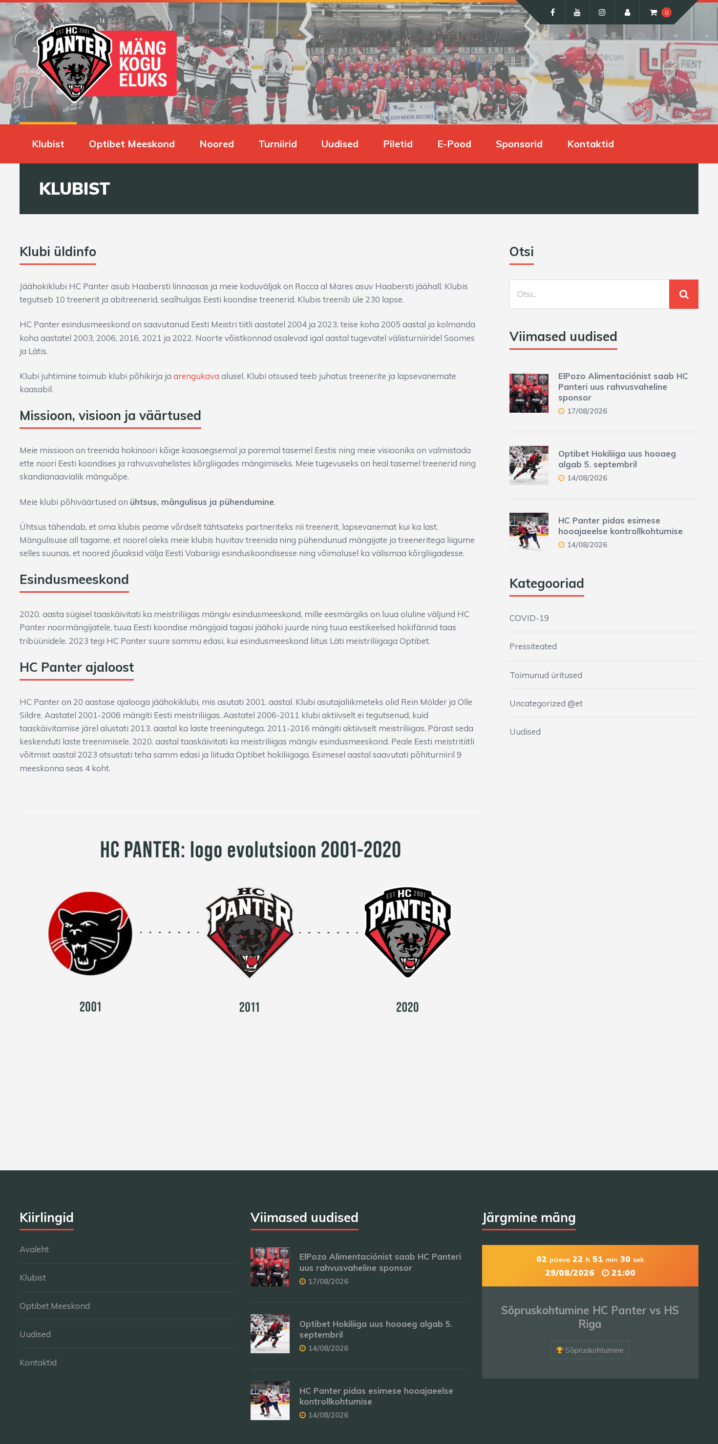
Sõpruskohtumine (594, 1350)
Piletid (398, 144)
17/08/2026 (587, 411)
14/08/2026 (587, 477)
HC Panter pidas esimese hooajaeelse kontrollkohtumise (620, 525)
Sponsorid (519, 144)
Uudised (340, 144)
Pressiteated (533, 646)
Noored (216, 144)
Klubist (48, 144)
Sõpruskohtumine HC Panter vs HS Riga (590, 1317)
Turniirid (277, 144)
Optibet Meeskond (132, 144)
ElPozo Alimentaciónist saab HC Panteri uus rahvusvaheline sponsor (623, 386)
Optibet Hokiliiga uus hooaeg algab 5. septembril (617, 458)
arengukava (196, 376)
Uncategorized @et (546, 703)
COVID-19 (529, 618)
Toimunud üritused (545, 675)
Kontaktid (590, 144)
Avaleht (34, 1249)
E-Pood (454, 144)
